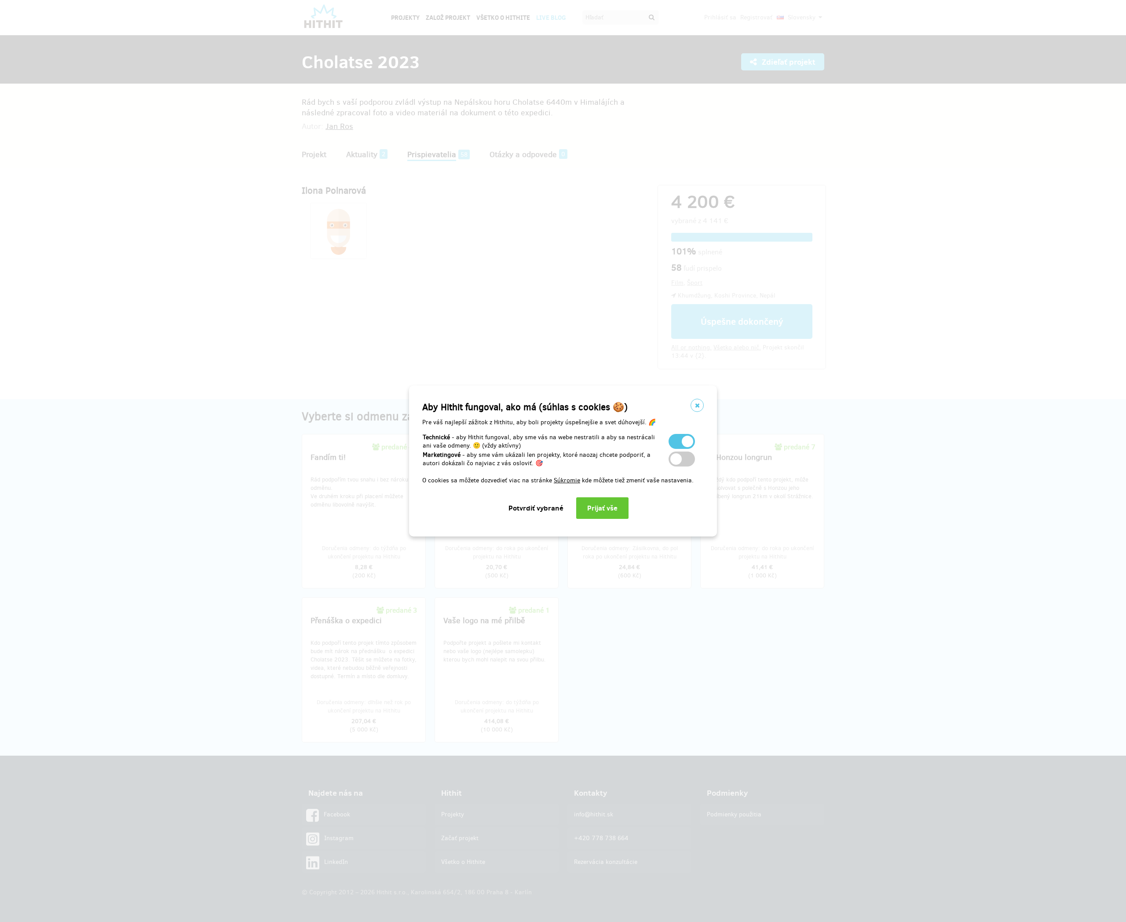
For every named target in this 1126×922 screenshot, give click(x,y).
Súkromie (567, 480)
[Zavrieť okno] (697, 405)
